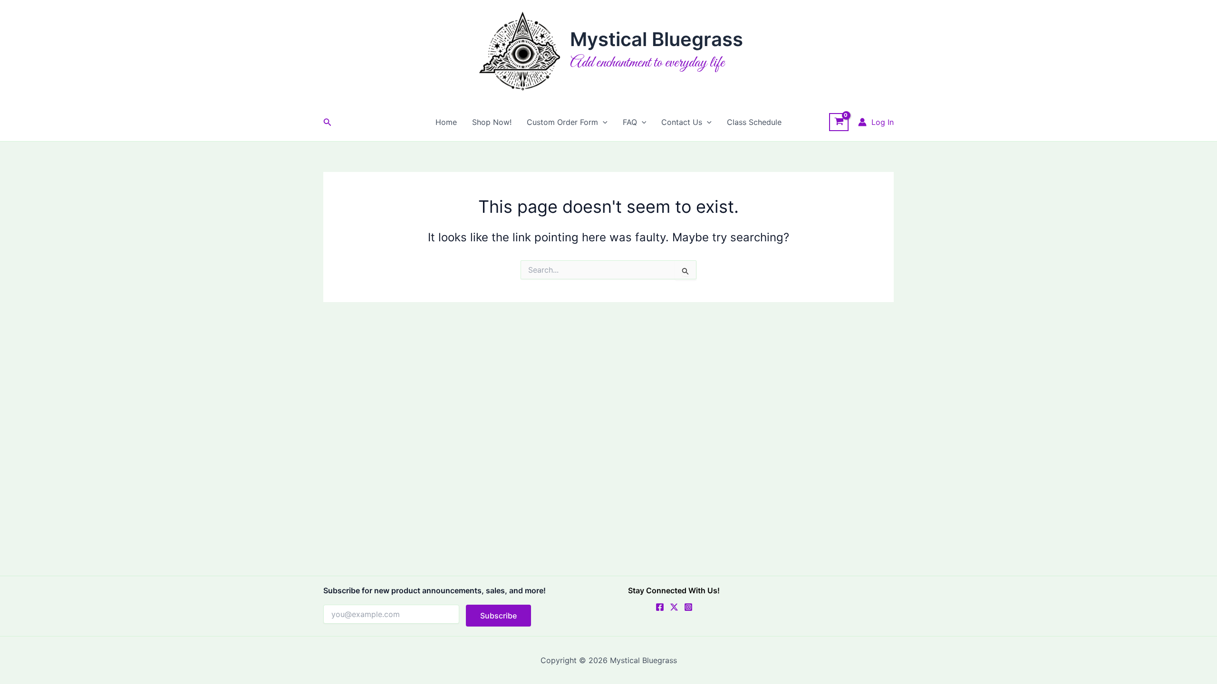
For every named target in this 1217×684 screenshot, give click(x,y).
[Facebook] (660, 607)
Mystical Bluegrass (656, 39)
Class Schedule (754, 122)
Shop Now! (492, 122)
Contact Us (681, 122)
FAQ (630, 122)
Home (446, 122)
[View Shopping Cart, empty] (839, 122)
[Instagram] (688, 607)
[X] (674, 607)
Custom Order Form (562, 122)
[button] (327, 122)
